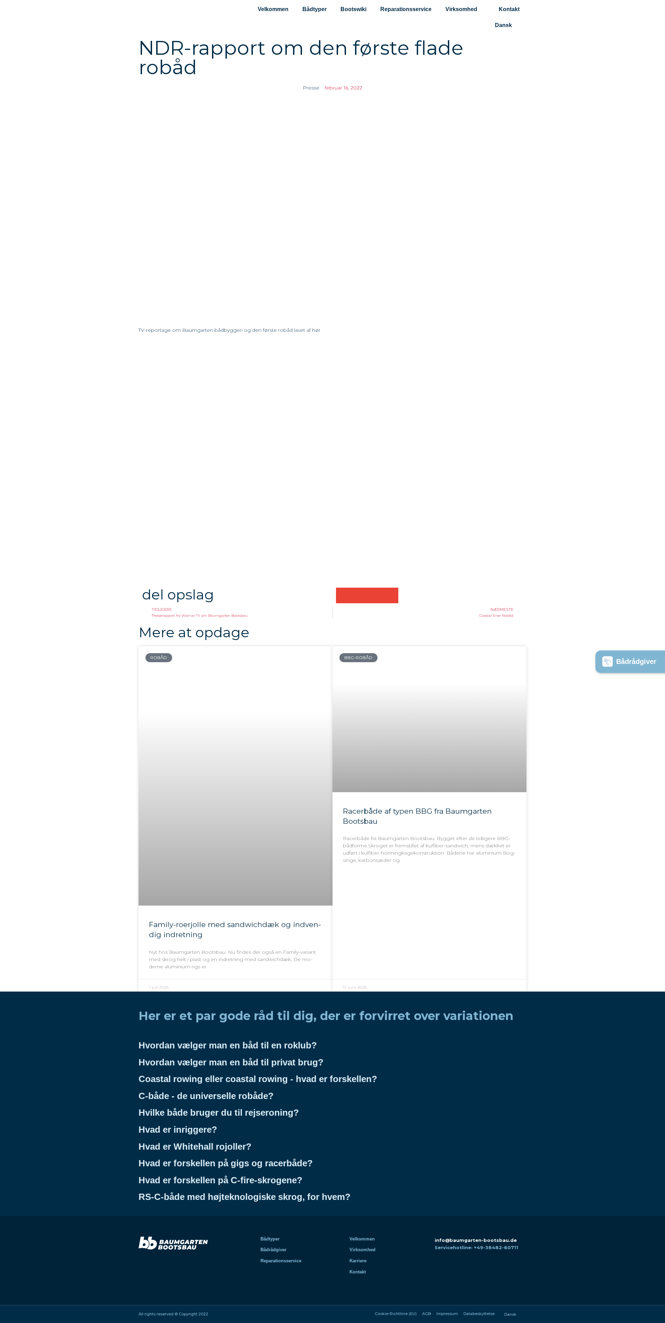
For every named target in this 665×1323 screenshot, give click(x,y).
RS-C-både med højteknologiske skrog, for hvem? (245, 1197)
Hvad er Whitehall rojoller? (195, 1146)
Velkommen (273, 9)
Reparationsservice (406, 9)
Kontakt (509, 9)
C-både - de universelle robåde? (206, 1096)
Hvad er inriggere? (178, 1129)
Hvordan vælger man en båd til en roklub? (228, 1045)
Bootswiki (353, 9)
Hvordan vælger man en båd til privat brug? (231, 1062)
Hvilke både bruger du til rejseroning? (219, 1112)
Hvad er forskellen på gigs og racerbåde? (226, 1163)
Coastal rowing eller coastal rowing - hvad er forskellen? (258, 1079)
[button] (344, 595)
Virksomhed (461, 9)
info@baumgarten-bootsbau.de (476, 1240)
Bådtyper (314, 9)
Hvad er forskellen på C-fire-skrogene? (220, 1180)
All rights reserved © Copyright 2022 (173, 1314)
